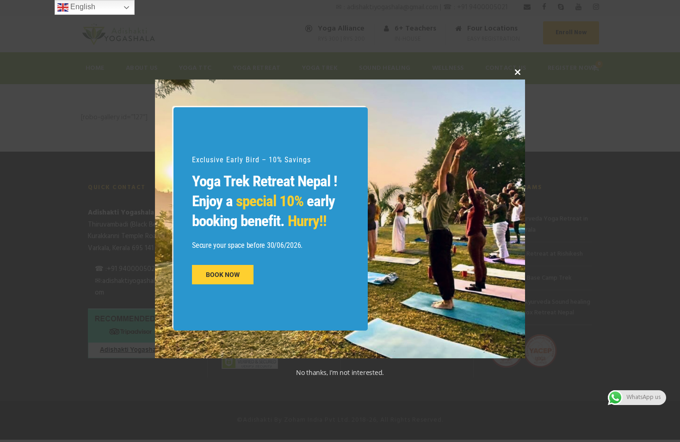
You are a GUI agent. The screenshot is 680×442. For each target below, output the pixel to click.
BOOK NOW (223, 274)
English (81, 7)
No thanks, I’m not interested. (340, 372)
